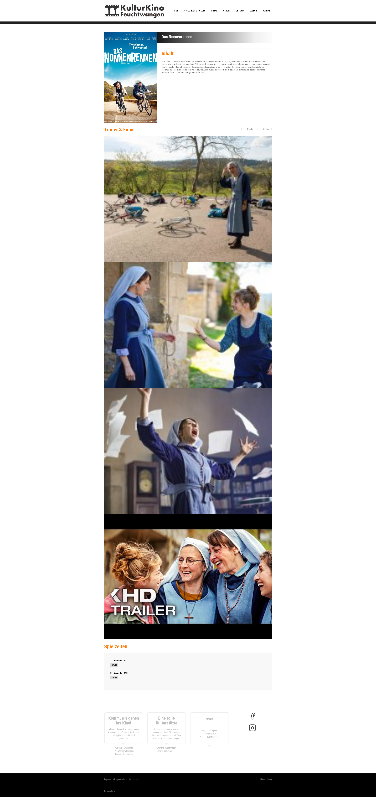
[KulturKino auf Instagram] (252, 728)
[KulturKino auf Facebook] (252, 716)
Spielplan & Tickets (194, 10)
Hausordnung (266, 779)
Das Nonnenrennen (177, 36)
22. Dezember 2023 (119, 673)
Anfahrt (209, 719)
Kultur (253, 10)
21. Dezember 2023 (119, 660)
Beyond (240, 10)
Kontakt (267, 10)
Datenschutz (109, 791)
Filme (214, 10)
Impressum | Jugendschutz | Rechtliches (121, 779)
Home (175, 10)
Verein (226, 10)
